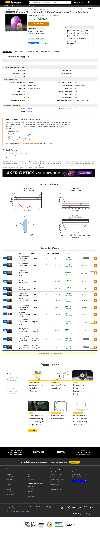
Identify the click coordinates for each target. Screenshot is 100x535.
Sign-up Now (75, 462)
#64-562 (57, 281)
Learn (25, 6)
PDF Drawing (79, 33)
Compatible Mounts (45, 51)
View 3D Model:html (74, 30)
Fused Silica (30, 88)
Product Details (18, 51)
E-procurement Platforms (55, 489)
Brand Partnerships (9, 494)
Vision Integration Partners (56, 474)
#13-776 (57, 347)
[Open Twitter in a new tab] (68, 508)
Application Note (14, 377)
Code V (70, 41)
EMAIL (62, 452)
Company (31, 6)
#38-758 (57, 288)
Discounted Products (54, 484)
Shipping (30, 471)
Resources (57, 51)
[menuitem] (9, 6)
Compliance (8, 489)
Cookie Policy (16, 511)
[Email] (89, 8)
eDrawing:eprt (82, 38)
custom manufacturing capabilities (28, 143)
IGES (87, 33)
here (60, 353)
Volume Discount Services (55, 476)
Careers (7, 481)
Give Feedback (31, 479)
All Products (8, 9)
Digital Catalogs (76, 474)
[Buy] (95, 258)
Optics (14, 9)
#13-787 (57, 258)
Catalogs (75, 471)
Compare (46, 43)
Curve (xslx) (72, 35)
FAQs (29, 476)
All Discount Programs (55, 471)
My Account (80, 2)
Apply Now (79, 480)
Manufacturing (16, 6)
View (76, 108)
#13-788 (57, 265)
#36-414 (57, 307)
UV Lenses (27, 9)
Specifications (7, 51)
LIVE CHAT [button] (39, 452)
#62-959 (57, 339)
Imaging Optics (31, 493)
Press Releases (8, 484)
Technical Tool (13, 380)
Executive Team (8, 474)
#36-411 (57, 322)
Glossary (11, 388)
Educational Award (54, 481)
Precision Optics (31, 486)
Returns (29, 474)
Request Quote (40, 38)
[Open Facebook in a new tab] (62, 508)
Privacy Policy (8, 511)
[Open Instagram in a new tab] (85, 508)
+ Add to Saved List (33, 43)
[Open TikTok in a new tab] (91, 508)
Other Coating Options (53, 15)
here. (51, 143)
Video (10, 383)
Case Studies (8, 487)
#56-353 (57, 314)
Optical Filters (31, 488)
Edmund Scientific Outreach (56, 487)
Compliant (30, 108)
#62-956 (57, 330)
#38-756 (57, 294)
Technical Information (31, 51)
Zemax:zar (81, 35)
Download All (72, 43)
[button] (85, 5)
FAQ (10, 385)
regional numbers (18, 454)
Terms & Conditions (24, 511)
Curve (70, 33)
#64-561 (57, 273)
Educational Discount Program (57, 479)
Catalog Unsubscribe (77, 476)
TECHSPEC (8, 492)
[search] (50, 2)
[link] (91, 1)
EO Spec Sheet (80, 41)
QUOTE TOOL (82, 452)
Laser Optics (30, 491)
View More (32, 430)
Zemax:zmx (72, 38)
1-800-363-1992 (84, 5)
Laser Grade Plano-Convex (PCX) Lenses (39, 9)
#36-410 (57, 300)
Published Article (14, 394)
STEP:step (85, 30)
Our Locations (8, 479)
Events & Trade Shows (10, 476)
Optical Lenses (20, 9)
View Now (38, 389)
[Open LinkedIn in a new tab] (79, 508)
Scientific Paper (13, 391)
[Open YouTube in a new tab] (74, 508)
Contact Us (92, 5)
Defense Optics (31, 496)
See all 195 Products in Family (81, 8)
